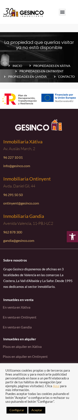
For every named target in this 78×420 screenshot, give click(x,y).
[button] (72, 236)
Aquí (56, 386)
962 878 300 (12, 232)
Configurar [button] (17, 410)
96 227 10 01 (13, 157)
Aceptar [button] (36, 410)
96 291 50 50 (13, 195)
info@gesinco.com (16, 166)
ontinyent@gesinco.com (21, 203)
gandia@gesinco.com (18, 240)
